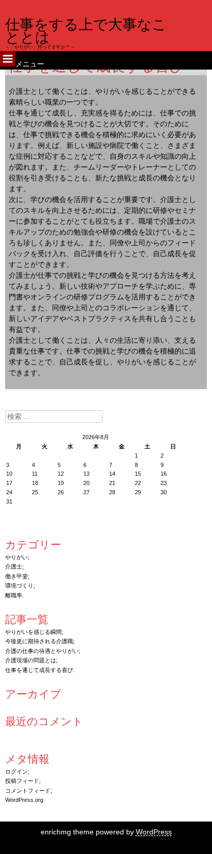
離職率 (13, 595)
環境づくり (19, 585)
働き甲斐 (16, 576)
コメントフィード (27, 791)
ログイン (16, 771)
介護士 (13, 566)
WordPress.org (24, 800)
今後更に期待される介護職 (39, 641)
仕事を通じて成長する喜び (39, 670)
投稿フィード (22, 781)
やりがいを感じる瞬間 (33, 632)
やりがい (16, 557)
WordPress (154, 832)
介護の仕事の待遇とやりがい (42, 651)
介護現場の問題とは (30, 660)
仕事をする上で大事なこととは (86, 30)
